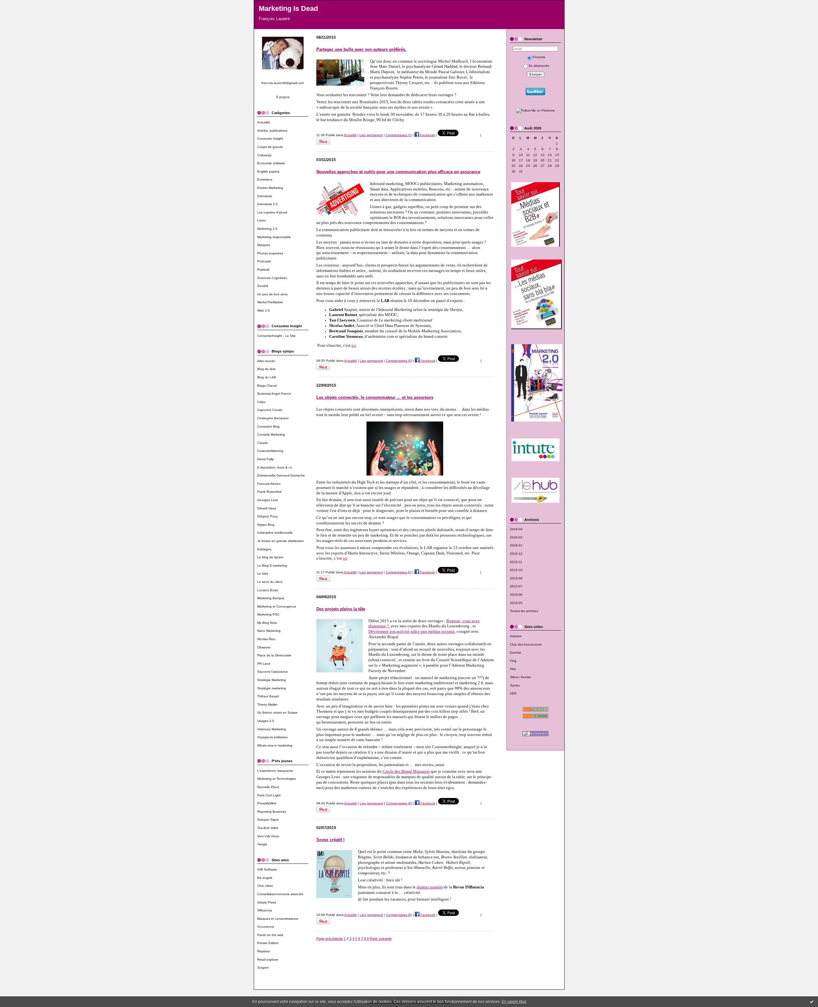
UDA (513, 693)
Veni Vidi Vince (268, 836)
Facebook (427, 135)
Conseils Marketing (271, 434)
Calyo (261, 402)
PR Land (263, 663)
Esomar (515, 652)
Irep (513, 668)
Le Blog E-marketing (272, 565)
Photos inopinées (270, 253)
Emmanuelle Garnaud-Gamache (281, 475)
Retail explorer (267, 959)
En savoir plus (514, 1001)
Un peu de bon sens (272, 294)
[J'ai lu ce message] (811, 1001)
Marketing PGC (268, 614)
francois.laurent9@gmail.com (282, 83)
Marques (263, 245)
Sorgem (263, 967)
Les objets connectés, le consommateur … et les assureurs (374, 397)
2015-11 (516, 562)
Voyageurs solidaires (272, 737)
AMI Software (267, 869)
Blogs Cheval (267, 385)
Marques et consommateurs (277, 918)
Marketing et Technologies (276, 778)
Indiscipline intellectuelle (275, 532)
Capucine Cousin (269, 410)
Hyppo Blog (265, 524)
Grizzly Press (266, 902)
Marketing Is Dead (288, 8)
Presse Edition (268, 943)
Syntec (515, 685)
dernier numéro (430, 887)
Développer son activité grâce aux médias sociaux (411, 631)
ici (353, 345)
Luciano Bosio (267, 590)
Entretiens (264, 179)
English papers (268, 171)
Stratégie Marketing (271, 680)
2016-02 (516, 537)
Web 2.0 (263, 310)
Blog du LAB (266, 377)
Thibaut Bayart (268, 696)
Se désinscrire (539, 65)
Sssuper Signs (268, 819)
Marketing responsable (274, 237)
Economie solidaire (271, 163)
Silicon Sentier (520, 677)
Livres (261, 220)
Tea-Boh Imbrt (267, 828)
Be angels (264, 877)
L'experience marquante (275, 770)
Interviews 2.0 (267, 204)
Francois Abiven (269, 483)
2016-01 (516, 545)
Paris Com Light (269, 795)
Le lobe (262, 573)
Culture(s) (264, 155)
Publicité (263, 269)
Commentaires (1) (399, 135)
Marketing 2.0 (267, 228)
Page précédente (329, 939)
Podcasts (264, 261)
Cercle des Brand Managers (406, 771)
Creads (262, 443)
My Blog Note (267, 622)
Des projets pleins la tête (340, 609)
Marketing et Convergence (276, 606)
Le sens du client (269, 582)
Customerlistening (270, 451)
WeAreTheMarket (270, 302)
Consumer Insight (270, 138)
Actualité (263, 122)
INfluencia (264, 910)
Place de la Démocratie (274, 655)
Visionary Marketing (271, 729)
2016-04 (516, 529)
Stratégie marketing (271, 688)
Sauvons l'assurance (272, 671)
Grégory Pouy (267, 516)
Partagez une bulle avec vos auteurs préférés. (361, 49)
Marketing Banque (270, 598)
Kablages (264, 549)
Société (262, 286)
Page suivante (381, 939)
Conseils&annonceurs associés (280, 894)
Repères (263, 951)
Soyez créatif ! (330, 839)
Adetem (515, 636)
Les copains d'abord (272, 212)
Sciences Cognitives (272, 278)
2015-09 (516, 578)
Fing (513, 660)
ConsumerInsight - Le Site (276, 335)
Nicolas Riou (266, 639)
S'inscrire (538, 57)
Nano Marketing (269, 630)
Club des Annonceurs (526, 644)
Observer (264, 647)
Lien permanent (371, 135)
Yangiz (262, 844)
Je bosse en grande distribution (280, 541)
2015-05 (516, 603)
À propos (282, 97)
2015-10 (516, 570)
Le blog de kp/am (270, 557)
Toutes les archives (524, 611)
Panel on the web (270, 935)
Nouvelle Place (268, 787)
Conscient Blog (268, 426)
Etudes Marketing (270, 188)
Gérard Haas (266, 508)
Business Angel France (274, 393)
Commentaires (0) (399, 360)
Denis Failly (265, 459)
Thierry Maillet (267, 704)
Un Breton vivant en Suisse (277, 712)
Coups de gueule (270, 147)
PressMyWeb (266, 803)
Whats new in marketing (274, 745)
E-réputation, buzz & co (274, 467)
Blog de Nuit (266, 369)
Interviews (264, 196)
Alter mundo (266, 361)
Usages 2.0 (265, 721)
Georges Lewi (267, 500)
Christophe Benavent (273, 418)
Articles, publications (272, 130)
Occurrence (265, 926)
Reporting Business (271, 811)
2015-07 (516, 586)
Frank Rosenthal (269, 491)
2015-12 (516, 553)
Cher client (265, 885)
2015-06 (516, 594)
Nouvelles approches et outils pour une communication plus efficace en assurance (398, 171)
